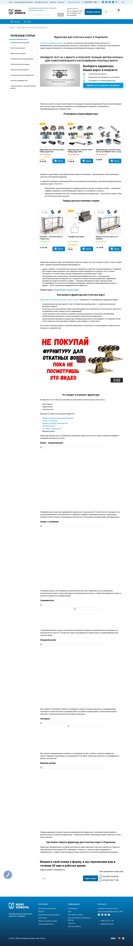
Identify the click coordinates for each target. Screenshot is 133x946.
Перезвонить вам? (74, 2)
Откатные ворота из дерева (20, 64)
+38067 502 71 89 (107, 921)
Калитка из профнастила (19, 80)
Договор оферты (74, 926)
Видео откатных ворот (18, 53)
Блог (29, 22)
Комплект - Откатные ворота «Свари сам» (51, 238)
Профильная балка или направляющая (57, 418)
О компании (72, 908)
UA (119, 2)
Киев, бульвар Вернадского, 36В (110, 911)
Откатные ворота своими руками (21, 59)
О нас (11, 2)
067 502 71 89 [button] (91, 2)
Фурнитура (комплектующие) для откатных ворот (59, 299)
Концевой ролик (48, 426)
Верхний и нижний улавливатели (55, 423)
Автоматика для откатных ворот (66, 290)
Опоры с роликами (49, 421)
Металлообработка (46, 924)
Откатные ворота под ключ (19, 43)
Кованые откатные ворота (19, 70)
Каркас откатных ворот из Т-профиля (107, 238)
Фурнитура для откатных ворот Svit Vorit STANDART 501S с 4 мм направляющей (108, 151)
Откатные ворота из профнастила (22, 75)
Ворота (41, 911)
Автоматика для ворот (47, 908)
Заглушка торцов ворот (51, 428)
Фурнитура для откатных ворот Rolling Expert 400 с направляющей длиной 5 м (80, 151)
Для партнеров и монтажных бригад (79, 919)
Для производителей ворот (23, 2)
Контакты (60, 2)
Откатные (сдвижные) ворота (51, 43)
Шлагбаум (42, 918)
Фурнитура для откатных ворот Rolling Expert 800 (52, 151)
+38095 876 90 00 (107, 924)
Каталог (17, 22)
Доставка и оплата (41, 2)
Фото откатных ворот (17, 48)
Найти (60, 15)
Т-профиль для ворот (76, 237)
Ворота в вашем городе (47, 921)
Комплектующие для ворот (49, 914)
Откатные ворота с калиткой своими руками (23, 87)
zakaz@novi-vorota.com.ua (108, 908)
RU (123, 2)
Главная (11, 28)
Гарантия (52, 2)
